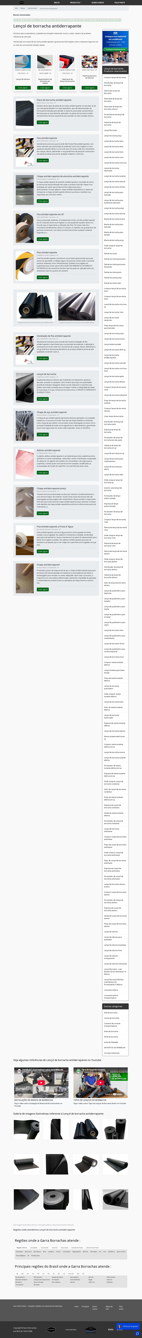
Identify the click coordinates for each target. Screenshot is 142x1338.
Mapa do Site (109, 1307)
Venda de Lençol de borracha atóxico (115, 917)
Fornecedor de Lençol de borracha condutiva (113, 822)
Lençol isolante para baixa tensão (114, 671)
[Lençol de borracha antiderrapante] (23, 61)
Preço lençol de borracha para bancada (113, 326)
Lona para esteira (111, 990)
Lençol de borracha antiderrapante (111, 356)
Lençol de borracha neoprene (111, 318)
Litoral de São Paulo (92, 1248)
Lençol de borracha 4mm (113, 146)
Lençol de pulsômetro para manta (114, 607)
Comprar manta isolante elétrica (113, 663)
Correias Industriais (111, 1053)
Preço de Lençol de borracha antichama (115, 846)
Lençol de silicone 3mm (113, 950)
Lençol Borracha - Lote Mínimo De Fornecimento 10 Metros (115, 971)
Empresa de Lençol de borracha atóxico (112, 909)
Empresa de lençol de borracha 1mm (112, 544)
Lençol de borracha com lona (115, 163)
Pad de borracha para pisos (114, 259)
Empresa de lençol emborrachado (111, 505)
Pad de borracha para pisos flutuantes (114, 265)
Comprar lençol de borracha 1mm (115, 520)
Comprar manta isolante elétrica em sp (113, 745)
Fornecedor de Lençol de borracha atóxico (113, 901)
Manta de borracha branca (114, 219)
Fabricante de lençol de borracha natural (113, 107)
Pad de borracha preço (113, 278)
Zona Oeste (44, 1248)
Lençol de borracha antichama (111, 830)
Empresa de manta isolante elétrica (114, 724)
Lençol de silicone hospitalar (115, 945)
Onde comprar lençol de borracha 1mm (113, 536)
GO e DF (70, 1274)
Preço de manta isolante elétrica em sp (113, 798)
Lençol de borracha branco (114, 339)
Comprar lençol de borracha (115, 77)
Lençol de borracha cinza (113, 157)
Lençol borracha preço (113, 136)
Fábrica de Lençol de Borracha (112, 92)
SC (43, 1274)
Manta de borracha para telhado (46, 20)
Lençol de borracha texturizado (111, 716)
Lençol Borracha (110, 130)
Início (76, 1306)
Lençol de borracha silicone (114, 213)
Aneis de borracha (111, 1031)
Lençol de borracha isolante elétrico (115, 759)
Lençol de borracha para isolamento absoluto (113, 201)
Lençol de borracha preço (114, 208)
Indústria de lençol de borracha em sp (112, 446)
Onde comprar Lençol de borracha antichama (113, 853)
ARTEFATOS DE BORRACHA (114, 1047)
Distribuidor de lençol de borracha (24, 20)
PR (38, 1274)
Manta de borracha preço (114, 240)
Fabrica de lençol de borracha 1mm (115, 528)
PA (83, 1274)
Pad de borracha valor (112, 283)
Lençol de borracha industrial (115, 395)
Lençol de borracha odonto (114, 731)
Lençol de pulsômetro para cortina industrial (114, 650)
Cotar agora (23, 88)
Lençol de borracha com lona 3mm (115, 369)
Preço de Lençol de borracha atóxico (115, 925)
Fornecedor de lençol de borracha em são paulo (113, 438)
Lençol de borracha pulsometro (111, 687)
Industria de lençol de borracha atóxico (112, 576)
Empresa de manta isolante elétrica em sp (114, 774)
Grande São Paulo (77, 1248)
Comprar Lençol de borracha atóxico (115, 893)
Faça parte (119, 2)
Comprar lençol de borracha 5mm (115, 289)
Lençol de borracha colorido (115, 363)
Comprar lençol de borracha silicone (115, 409)
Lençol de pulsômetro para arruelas (114, 615)
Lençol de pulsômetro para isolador (114, 599)
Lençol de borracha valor (113, 474)
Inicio (57, 2)
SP (33, 1274)
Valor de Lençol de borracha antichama (115, 861)
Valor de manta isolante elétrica (113, 708)
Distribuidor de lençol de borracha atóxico (113, 568)
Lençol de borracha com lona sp (115, 305)
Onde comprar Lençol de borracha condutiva (113, 782)
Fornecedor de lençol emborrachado (112, 497)
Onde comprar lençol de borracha (113, 246)
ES (28, 1274)
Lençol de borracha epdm (114, 376)
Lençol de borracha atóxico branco (114, 885)
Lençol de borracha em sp (114, 453)
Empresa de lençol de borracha (112, 430)
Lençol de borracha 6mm (113, 702)
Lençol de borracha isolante (115, 176)
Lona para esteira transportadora (111, 996)
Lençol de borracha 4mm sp (115, 350)
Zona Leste (64, 1248)
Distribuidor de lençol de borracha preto (113, 423)
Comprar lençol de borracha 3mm (115, 297)
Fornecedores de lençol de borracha (114, 115)
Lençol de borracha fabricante (111, 169)
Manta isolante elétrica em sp (114, 737)
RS (48, 1274)
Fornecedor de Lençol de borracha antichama (113, 877)
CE (64, 1274)
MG (22, 1274)
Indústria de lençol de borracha (112, 123)
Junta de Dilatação (111, 1042)
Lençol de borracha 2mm (113, 630)
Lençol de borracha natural (114, 181)
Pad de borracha (110, 253)
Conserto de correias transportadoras (112, 1024)
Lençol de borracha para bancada (110, 20)
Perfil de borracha (111, 1037)
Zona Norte (33, 1248)
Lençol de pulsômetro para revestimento (114, 637)
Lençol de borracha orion (114, 657)
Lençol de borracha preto (114, 333)
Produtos (75, 2)
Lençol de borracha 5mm (113, 152)
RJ (17, 1274)
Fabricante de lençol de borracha (113, 100)
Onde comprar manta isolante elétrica (112, 695)
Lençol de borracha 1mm (113, 312)
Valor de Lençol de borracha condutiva (115, 790)
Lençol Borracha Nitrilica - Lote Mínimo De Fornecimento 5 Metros (114, 982)
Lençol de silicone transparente (111, 957)
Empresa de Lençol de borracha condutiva (112, 806)
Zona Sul (54, 1248)
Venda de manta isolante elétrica (113, 814)
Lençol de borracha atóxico (114, 382)
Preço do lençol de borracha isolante (115, 401)
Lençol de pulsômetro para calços (67, 20)
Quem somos (98, 2)
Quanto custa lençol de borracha (89, 20)
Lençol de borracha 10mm (114, 643)
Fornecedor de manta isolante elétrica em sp (113, 766)
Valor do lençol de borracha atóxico (114, 584)
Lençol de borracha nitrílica (114, 187)
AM (78, 1274)
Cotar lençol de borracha (113, 416)
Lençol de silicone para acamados (113, 938)
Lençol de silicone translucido (115, 964)
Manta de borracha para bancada (113, 225)
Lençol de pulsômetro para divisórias (114, 592)
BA (59, 1274)
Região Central (22, 1248)
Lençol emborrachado (112, 344)
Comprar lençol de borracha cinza (115, 388)
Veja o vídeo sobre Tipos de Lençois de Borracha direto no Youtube (99, 1103)
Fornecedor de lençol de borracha (113, 512)
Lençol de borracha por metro (113, 468)
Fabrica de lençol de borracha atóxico (115, 552)
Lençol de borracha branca (114, 752)
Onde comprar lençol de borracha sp (113, 481)
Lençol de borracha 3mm (113, 141)
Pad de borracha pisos (112, 272)
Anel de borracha (110, 1013)
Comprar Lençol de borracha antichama (115, 838)
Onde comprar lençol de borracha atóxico (113, 560)
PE (54, 1274)
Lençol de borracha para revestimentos (113, 460)
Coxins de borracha (111, 1018)
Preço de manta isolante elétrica (113, 679)
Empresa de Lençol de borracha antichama (112, 869)
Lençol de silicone (111, 932)
